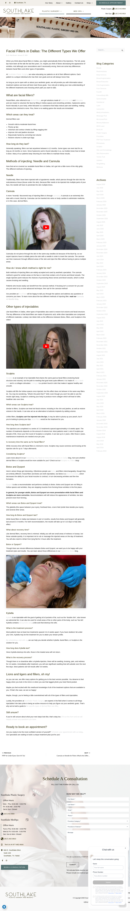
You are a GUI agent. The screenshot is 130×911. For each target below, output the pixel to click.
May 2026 (100, 191)
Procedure (100, 136)
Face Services (101, 88)
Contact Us (79, 3)
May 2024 (100, 263)
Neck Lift (99, 129)
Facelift (99, 92)
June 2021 (100, 362)
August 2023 (101, 287)
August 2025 (101, 222)
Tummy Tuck (101, 157)
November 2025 (102, 212)
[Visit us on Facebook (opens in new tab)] (5, 2)
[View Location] (15, 2)
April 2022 (100, 331)
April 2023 (100, 294)
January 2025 (101, 246)
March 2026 (100, 198)
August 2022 (101, 318)
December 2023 (102, 276)
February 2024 (101, 270)
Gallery (68, 3)
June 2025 (100, 229)
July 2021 (100, 359)
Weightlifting (101, 164)
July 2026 (100, 188)
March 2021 (100, 372)
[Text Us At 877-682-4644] (12, 844)
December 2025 (102, 208)
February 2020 (101, 417)
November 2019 (102, 427)
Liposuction (100, 109)
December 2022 (102, 307)
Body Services (101, 75)
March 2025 (100, 239)
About (58, 3)
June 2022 (100, 324)
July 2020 (100, 400)
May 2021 (100, 365)
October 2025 (101, 215)
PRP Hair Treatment (103, 140)
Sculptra (99, 146)
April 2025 (100, 235)
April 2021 (100, 369)
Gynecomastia (101, 99)
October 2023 (101, 280)
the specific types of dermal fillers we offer (42, 706)
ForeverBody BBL (103, 95)
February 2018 (101, 451)
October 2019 (101, 430)
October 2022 (101, 311)
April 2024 (100, 266)
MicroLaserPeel (102, 119)
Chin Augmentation (103, 85)
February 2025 (101, 242)
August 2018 (101, 437)
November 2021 (102, 345)
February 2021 (101, 376)
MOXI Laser (100, 126)
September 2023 (102, 283)
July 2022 (100, 321)
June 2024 (100, 259)
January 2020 (101, 420)
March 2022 (100, 335)
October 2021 (101, 348)
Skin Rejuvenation (103, 153)
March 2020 (100, 413)
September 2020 (102, 393)
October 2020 (101, 389)
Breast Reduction (102, 81)
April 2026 (100, 194)
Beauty (99, 68)
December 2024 (102, 249)
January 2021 (101, 379)
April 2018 (100, 447)
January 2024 (101, 273)
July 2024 (100, 256)
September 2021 (102, 352)
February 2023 (101, 300)
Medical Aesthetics (103, 112)
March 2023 (100, 297)
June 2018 (100, 441)
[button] (61, 3)
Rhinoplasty (101, 143)
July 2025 (100, 225)
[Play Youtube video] (46, 227)
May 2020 (100, 406)
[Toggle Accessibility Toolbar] (4, 907)
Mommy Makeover (103, 123)
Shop (89, 3)
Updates (99, 160)
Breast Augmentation (104, 78)
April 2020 (100, 410)
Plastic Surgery (102, 133)
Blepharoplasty (102, 71)
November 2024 (102, 253)
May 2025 (100, 232)
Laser (98, 105)
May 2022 (100, 328)
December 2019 (102, 423)
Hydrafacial (100, 102)
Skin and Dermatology (104, 150)
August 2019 (101, 434)
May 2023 (100, 290)
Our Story (49, 3)
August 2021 (101, 355)
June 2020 (100, 403)
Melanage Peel (102, 116)
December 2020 (102, 382)
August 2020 (101, 396)
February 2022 (101, 338)
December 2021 (102, 341)
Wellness (100, 167)
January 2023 (101, 304)
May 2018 (100, 444)
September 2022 (102, 314)
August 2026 (101, 184)
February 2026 (101, 201)
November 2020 (102, 386)
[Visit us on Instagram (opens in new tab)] (9, 2)
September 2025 (102, 218)
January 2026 (101, 205)
